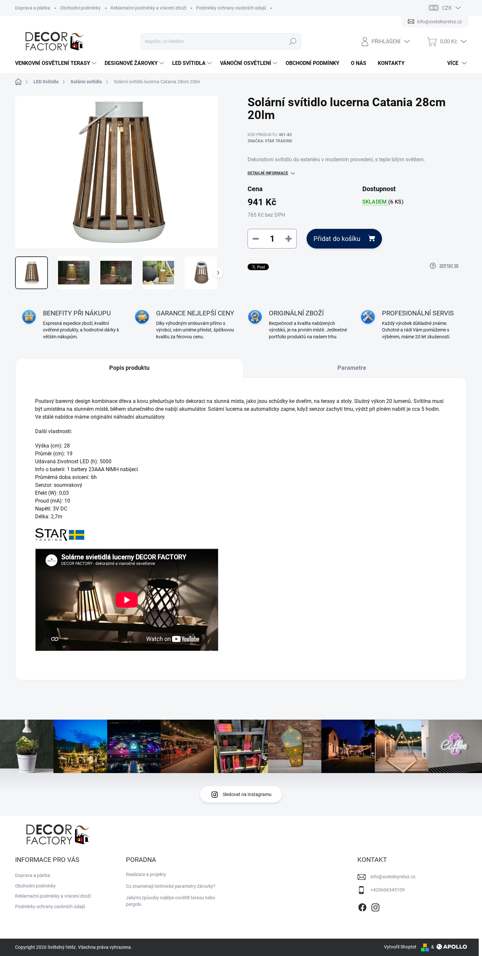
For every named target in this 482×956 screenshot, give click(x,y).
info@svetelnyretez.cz (393, 876)
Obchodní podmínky (80, 7)
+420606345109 (388, 889)
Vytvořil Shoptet (400, 946)
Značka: (270, 141)
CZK (447, 8)
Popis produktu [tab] (129, 367)
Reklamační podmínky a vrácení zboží (148, 7)
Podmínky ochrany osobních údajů (231, 7)
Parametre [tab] (351, 367)
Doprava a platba (32, 7)
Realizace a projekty (146, 874)
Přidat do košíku (336, 239)
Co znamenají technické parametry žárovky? (170, 886)
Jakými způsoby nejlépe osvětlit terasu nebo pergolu (170, 901)
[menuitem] (56, 63)
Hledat (293, 41)
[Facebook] (362, 906)
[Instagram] (375, 906)
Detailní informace (268, 173)
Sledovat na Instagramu (247, 794)
